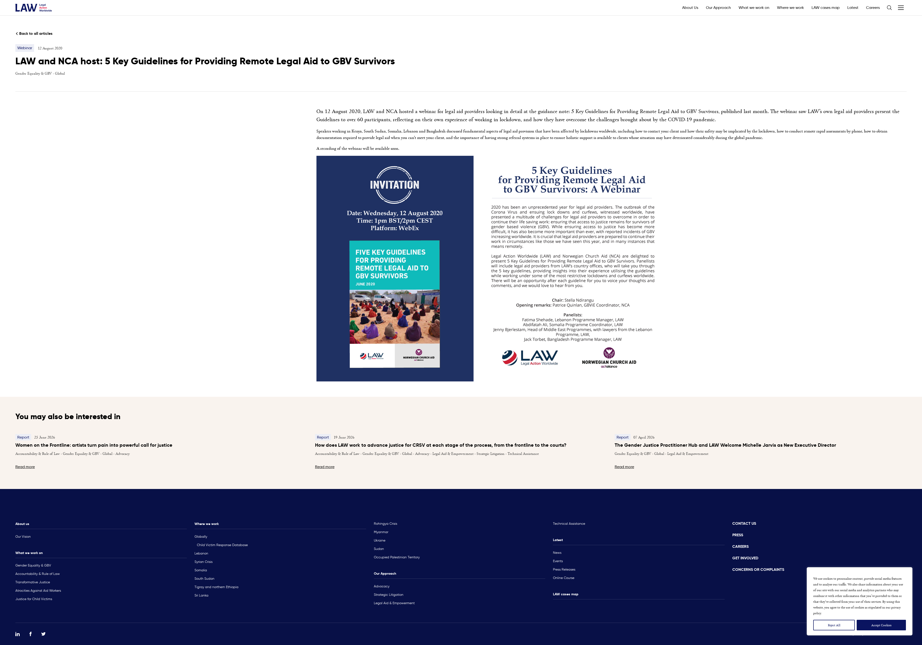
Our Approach (718, 7)
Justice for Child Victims (33, 599)
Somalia (200, 570)
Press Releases (564, 569)
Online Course (563, 578)
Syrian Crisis (203, 562)
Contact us (744, 523)
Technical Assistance (569, 524)
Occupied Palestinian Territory (397, 557)
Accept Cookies (881, 625)
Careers (873, 7)
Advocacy (381, 586)
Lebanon (201, 553)
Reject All (834, 625)
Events (558, 561)
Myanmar (381, 532)
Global (60, 73)
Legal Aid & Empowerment (394, 603)
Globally (200, 537)
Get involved (745, 558)
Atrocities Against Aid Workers (38, 591)
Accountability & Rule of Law (37, 574)
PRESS (737, 534)
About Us (690, 7)
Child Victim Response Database (222, 545)
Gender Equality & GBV (34, 73)
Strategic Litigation (388, 595)
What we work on (754, 7)
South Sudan (204, 579)
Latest (852, 7)
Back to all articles (35, 33)
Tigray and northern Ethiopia (216, 587)
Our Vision (23, 537)
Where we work (790, 7)
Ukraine (379, 540)
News (557, 553)
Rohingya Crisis (385, 524)
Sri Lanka (201, 595)
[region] (859, 601)
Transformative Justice (32, 582)
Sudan (379, 549)
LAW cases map (826, 7)
